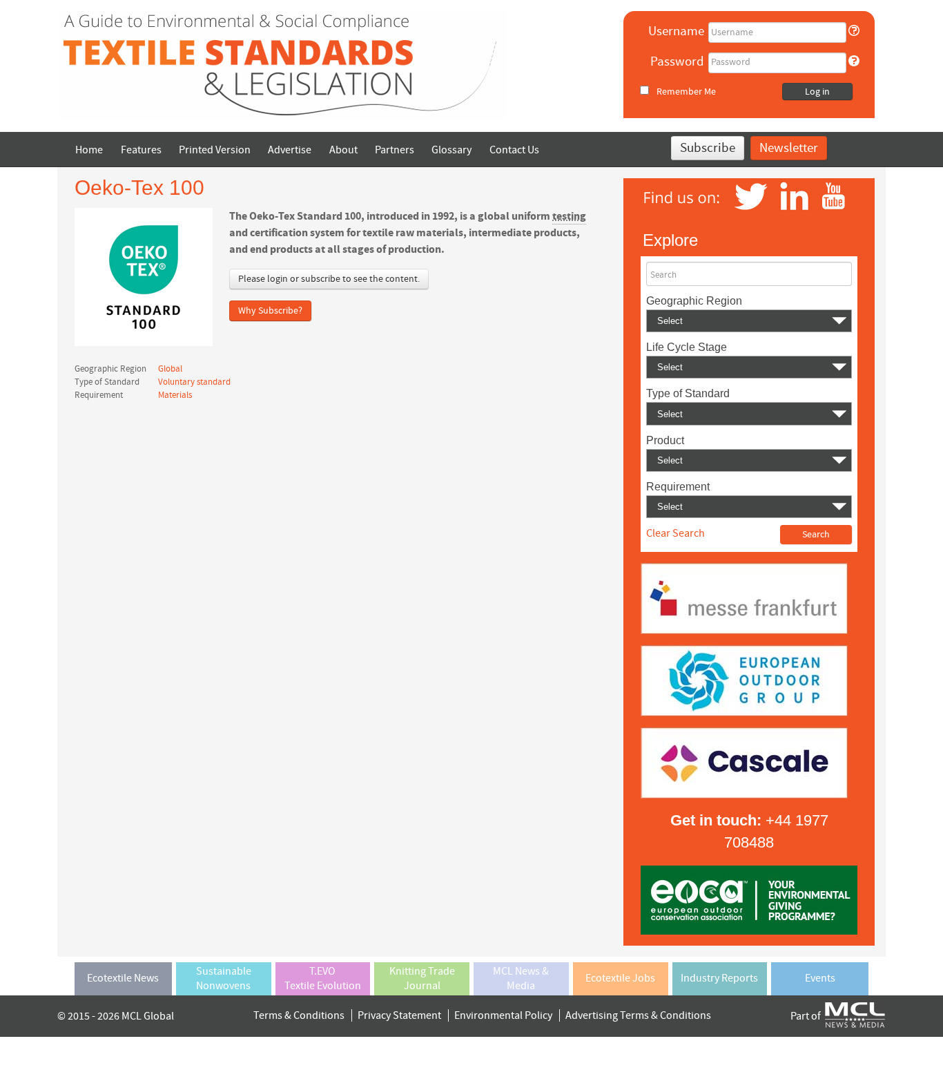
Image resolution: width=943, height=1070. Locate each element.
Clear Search (675, 533)
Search (663, 274)
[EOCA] (749, 899)
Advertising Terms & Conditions (638, 1015)
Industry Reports (719, 978)
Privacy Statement (399, 1015)
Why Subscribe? (270, 311)
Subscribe (707, 148)
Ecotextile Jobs (620, 978)
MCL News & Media (521, 978)
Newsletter (788, 148)
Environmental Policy (503, 1015)
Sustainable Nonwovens (223, 978)
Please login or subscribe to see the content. (329, 279)
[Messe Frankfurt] (744, 597)
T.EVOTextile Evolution (322, 978)
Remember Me (686, 91)
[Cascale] (744, 762)
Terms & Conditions (298, 1015)
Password (677, 61)
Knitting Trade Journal (422, 978)
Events (820, 978)
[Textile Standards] (282, 64)
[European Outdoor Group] (744, 680)
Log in (817, 92)
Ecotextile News (123, 978)
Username (676, 31)
